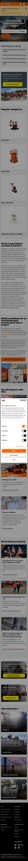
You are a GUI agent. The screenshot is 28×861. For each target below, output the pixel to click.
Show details (20, 446)
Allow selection (14, 455)
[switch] (24, 431)
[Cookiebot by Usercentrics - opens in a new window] (20, 400)
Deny (14, 459)
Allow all (14, 450)
